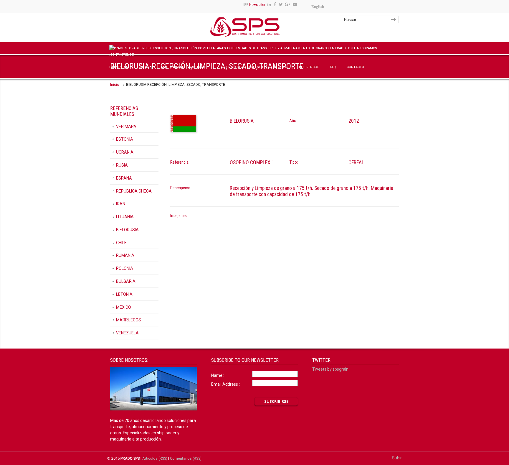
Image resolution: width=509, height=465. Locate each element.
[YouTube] (295, 4)
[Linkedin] (269, 4)
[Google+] (287, 4)
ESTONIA (124, 139)
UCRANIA (124, 152)
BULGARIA (125, 281)
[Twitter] (280, 4)
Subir (397, 458)
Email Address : (225, 384)
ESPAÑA (124, 178)
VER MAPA (126, 126)
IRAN (120, 203)
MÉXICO (123, 307)
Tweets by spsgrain (330, 369)
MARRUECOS (128, 320)
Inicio (114, 84)
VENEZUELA (127, 333)
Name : (217, 375)
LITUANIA (125, 216)
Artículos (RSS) (154, 458)
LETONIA (124, 294)
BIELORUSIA (127, 229)
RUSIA (122, 165)
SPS (262, 28)
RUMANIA (125, 255)
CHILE (121, 242)
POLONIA (124, 268)
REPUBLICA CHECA (134, 191)
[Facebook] (275, 4)
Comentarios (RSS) (185, 458)
